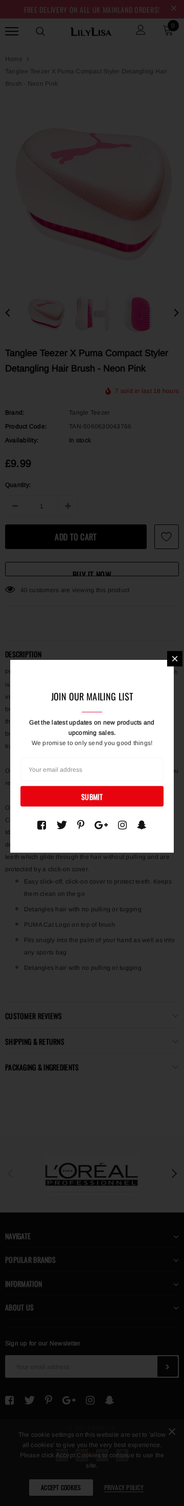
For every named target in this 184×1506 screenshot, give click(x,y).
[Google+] (101, 825)
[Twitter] (61, 825)
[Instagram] (122, 825)
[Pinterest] (80, 825)
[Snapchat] (142, 825)
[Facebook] (41, 825)
